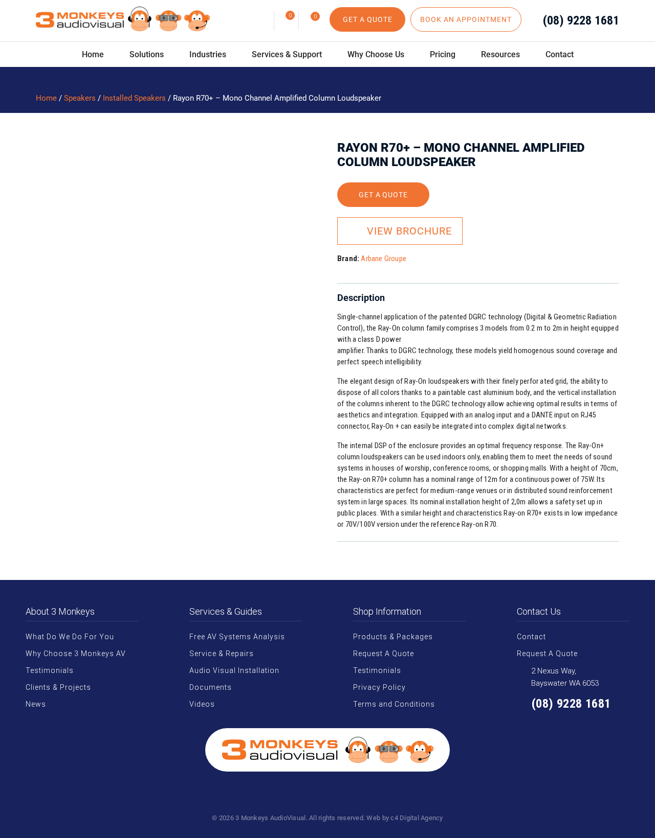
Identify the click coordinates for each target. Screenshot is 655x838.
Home (93, 54)
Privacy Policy (379, 687)
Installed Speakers (134, 98)
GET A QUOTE (367, 19)
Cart (290, 15)
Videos (202, 704)
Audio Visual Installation (234, 670)
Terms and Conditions (394, 704)
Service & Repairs (221, 653)
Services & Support (287, 54)
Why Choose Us (375, 54)
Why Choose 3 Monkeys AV (76, 653)
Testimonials (50, 670)
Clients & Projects (58, 687)
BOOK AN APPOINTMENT (466, 19)
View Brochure (409, 231)
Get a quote (383, 195)
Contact (559, 54)
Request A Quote (383, 653)
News (36, 704)
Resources (500, 54)
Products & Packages (393, 637)
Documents (210, 687)
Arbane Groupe (383, 258)
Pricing (442, 54)
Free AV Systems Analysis (237, 637)
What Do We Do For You (70, 637)
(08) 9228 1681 (581, 20)
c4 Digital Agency (416, 818)
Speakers (80, 98)
